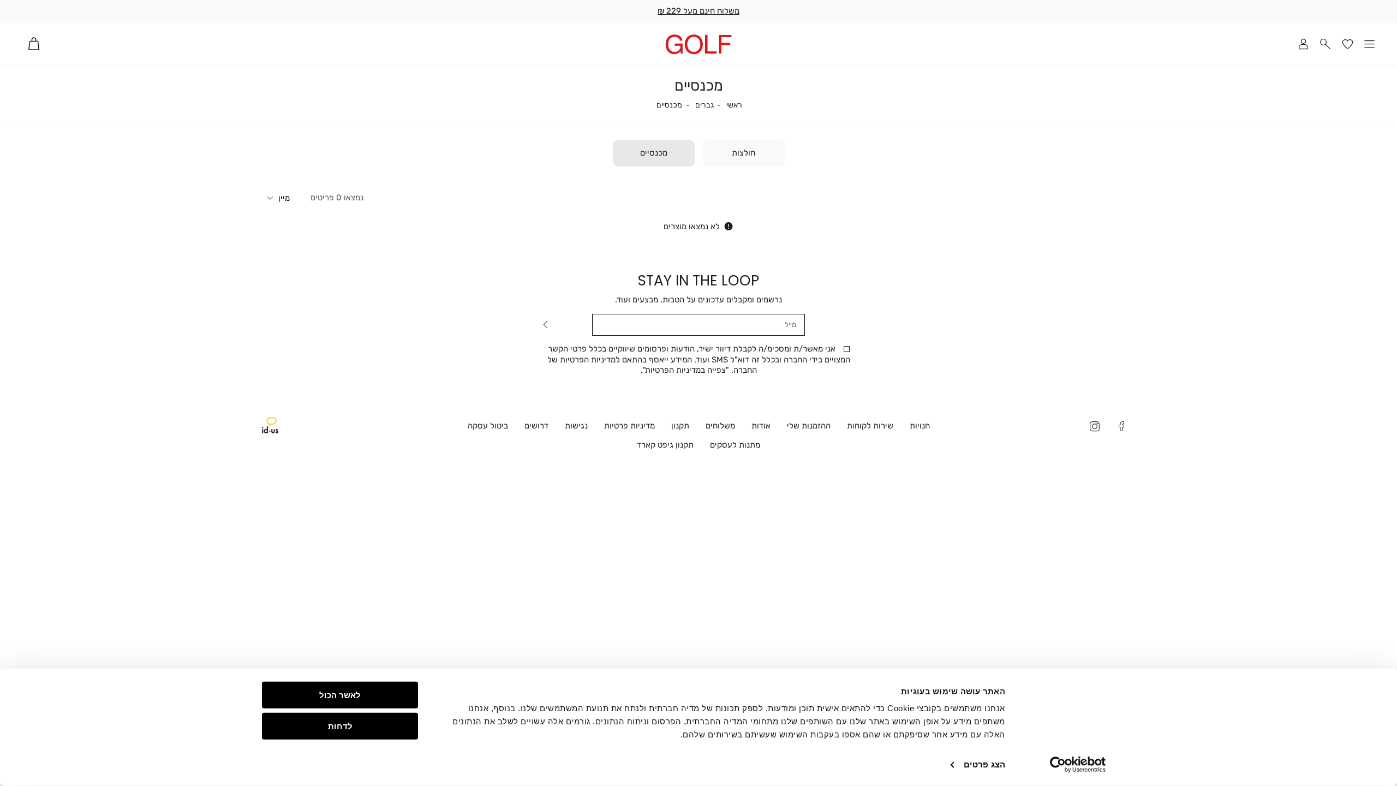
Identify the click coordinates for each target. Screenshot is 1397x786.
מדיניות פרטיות (629, 426)
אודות (761, 426)
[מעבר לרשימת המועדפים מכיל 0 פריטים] (1347, 44)
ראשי (734, 105)
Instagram (1094, 427)
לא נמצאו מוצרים (692, 226)
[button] (1326, 44)
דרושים (536, 426)
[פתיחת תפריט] (1370, 44)
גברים (704, 105)
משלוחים (720, 426)
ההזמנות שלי (809, 426)
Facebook (1122, 427)
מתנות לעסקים (735, 445)
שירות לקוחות (870, 426)
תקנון (680, 426)
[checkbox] (744, 153)
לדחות (340, 725)
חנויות (920, 426)
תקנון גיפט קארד (665, 445)
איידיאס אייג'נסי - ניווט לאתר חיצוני (270, 425)
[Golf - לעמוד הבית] (698, 43)
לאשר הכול (340, 695)
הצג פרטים (984, 764)
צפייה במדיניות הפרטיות (685, 370)
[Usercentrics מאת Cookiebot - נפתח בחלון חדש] (1078, 765)
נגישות (576, 426)
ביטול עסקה (488, 426)
